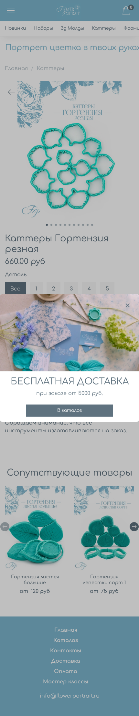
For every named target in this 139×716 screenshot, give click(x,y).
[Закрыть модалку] (128, 306)
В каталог (69, 410)
